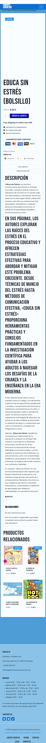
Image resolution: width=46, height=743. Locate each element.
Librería (12, 151)
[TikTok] (13, 719)
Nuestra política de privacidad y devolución (23, 732)
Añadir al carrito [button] (13, 573)
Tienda (26, 737)
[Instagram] (8, 719)
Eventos (35, 737)
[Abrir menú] (41, 7)
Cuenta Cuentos (13, 737)
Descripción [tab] (23, 167)
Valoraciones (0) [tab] (23, 171)
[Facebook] (4, 719)
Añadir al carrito (19, 116)
